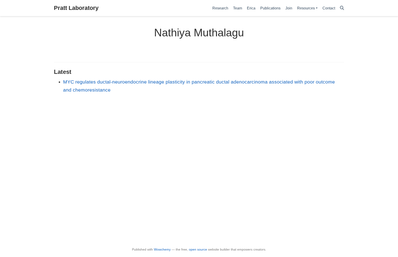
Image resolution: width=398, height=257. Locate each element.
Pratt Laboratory (76, 8)
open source (198, 249)
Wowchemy (162, 249)
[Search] (342, 8)
